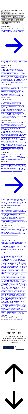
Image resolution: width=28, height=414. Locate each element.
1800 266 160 (9, 319)
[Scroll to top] (14, 385)
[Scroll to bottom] (14, 412)
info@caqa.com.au (18, 319)
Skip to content (4, 9)
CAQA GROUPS (4, 10)
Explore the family (5, 11)
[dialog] (14, 166)
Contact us (20, 347)
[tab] (6, 16)
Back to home (8, 347)
